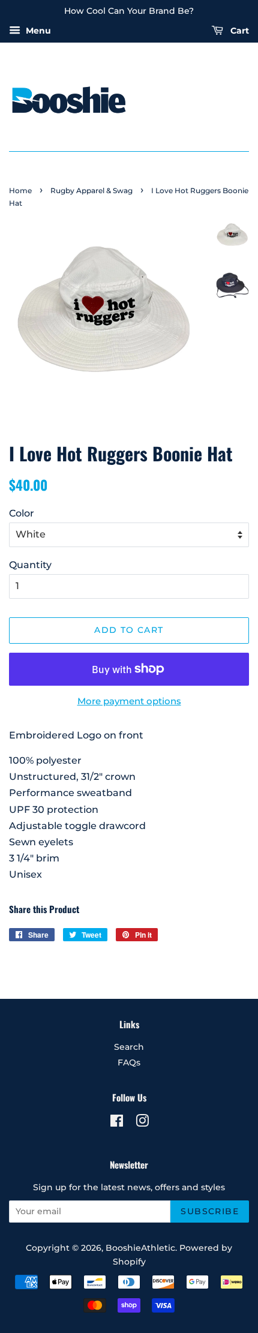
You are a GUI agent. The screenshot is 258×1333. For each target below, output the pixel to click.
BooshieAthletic (140, 1248)
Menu (37, 30)
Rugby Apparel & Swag (91, 190)
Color (21, 513)
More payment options (129, 701)
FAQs (129, 1062)
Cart (238, 30)
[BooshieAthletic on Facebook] (117, 1123)
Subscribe (210, 1211)
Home (20, 190)
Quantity (30, 565)
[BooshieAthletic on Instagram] (142, 1123)
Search (129, 1047)
